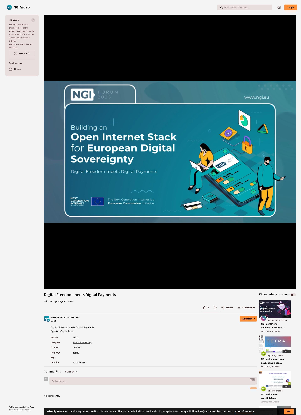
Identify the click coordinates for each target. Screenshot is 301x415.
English (76, 352)
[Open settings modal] (279, 7)
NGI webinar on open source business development (273, 361)
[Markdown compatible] (252, 380)
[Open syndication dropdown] (60, 372)
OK (288, 411)
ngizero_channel (275, 355)
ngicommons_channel (278, 320)
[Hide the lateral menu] (33, 20)
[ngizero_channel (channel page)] (263, 353)
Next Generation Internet (65, 317)
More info (24, 53)
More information (245, 411)
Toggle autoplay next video (293, 294)
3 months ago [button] (266, 366)
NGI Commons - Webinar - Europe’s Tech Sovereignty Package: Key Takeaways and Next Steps (273, 326)
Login (291, 7)
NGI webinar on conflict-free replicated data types (273, 396)
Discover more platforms (19, 410)
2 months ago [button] (266, 331)
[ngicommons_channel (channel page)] (263, 318)
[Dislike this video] (215, 307)
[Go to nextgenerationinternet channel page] (48, 320)
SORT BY (70, 371)
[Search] (221, 7)
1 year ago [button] (59, 301)
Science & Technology (82, 342)
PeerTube (29, 407)
